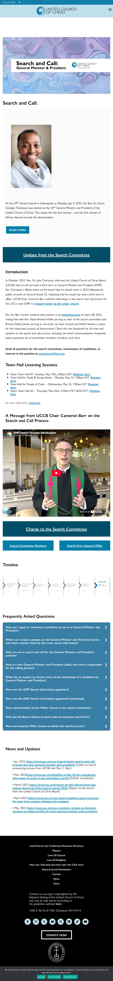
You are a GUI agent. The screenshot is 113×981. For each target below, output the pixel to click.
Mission (57, 850)
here (58, 904)
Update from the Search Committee (56, 255)
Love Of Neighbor (56, 860)
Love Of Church (56, 855)
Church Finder (9, 2)
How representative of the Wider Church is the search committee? (48, 707)
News (56, 878)
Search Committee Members (28, 545)
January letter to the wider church (57, 303)
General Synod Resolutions (56, 869)
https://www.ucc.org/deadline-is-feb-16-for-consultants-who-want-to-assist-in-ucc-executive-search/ (54, 776)
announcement (71, 314)
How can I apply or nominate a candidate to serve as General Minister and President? (53, 628)
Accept (41, 977)
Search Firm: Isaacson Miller (85, 545)
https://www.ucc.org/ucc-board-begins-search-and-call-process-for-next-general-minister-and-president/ (54, 763)
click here (34, 403)
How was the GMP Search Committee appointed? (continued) (45, 698)
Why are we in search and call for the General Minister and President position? (50, 653)
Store (57, 883)
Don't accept (54, 977)
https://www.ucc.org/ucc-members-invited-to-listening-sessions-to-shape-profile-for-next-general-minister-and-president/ (55, 809)
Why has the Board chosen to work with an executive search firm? (48, 717)
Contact (56, 874)
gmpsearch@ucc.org (51, 353)
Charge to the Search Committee (56, 529)
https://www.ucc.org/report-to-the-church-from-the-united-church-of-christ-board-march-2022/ (54, 786)
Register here (81, 374)
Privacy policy (70, 977)
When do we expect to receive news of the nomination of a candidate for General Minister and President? (52, 678)
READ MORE (17, 230)
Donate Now (56, 935)
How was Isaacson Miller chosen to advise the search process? (45, 726)
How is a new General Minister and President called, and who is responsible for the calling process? (54, 666)
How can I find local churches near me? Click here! (56, 864)
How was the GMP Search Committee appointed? (37, 689)
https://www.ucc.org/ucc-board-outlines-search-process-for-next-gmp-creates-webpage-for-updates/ (56, 799)
